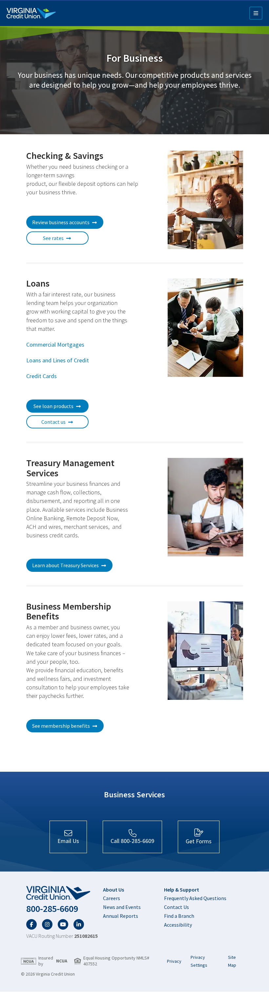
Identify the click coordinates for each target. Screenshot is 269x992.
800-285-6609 (52, 909)
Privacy (174, 961)
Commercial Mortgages (55, 344)
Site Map (232, 961)
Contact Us (176, 907)
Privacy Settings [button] (199, 961)
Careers (111, 898)
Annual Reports (120, 916)
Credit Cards (41, 376)
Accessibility (178, 924)
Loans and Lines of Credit (57, 360)
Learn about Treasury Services (65, 565)
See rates (53, 238)
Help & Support (181, 889)
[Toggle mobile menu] (255, 13)
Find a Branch (179, 916)
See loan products (53, 406)
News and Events (122, 907)
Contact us (53, 422)
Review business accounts (61, 222)
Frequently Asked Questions (195, 898)
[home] (62, 893)
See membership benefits (61, 725)
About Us (113, 889)
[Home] (31, 13)
